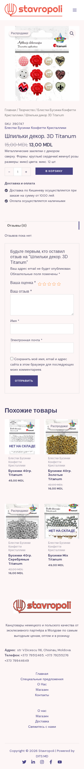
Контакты (42, 695)
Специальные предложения (42, 679)
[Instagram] (42, 762)
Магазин (42, 689)
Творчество (27, 110)
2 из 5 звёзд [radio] (44, 284)
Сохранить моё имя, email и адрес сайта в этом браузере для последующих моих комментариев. (42, 364)
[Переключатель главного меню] (74, 10)
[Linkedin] (33, 762)
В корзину (54, 171)
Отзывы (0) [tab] (17, 225)
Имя (14, 321)
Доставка (42, 721)
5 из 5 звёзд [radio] (59, 284)
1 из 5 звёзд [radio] (40, 284)
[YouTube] (60, 762)
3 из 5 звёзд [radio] (49, 284)
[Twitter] (24, 762)
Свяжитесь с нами (42, 726)
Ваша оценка (23, 282)
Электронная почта (26, 340)
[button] (72, 33)
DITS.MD (42, 756)
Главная (10, 110)
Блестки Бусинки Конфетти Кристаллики (35, 128)
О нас (42, 711)
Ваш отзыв (21, 291)
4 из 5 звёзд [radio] (54, 284)
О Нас (42, 684)
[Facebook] (51, 762)
